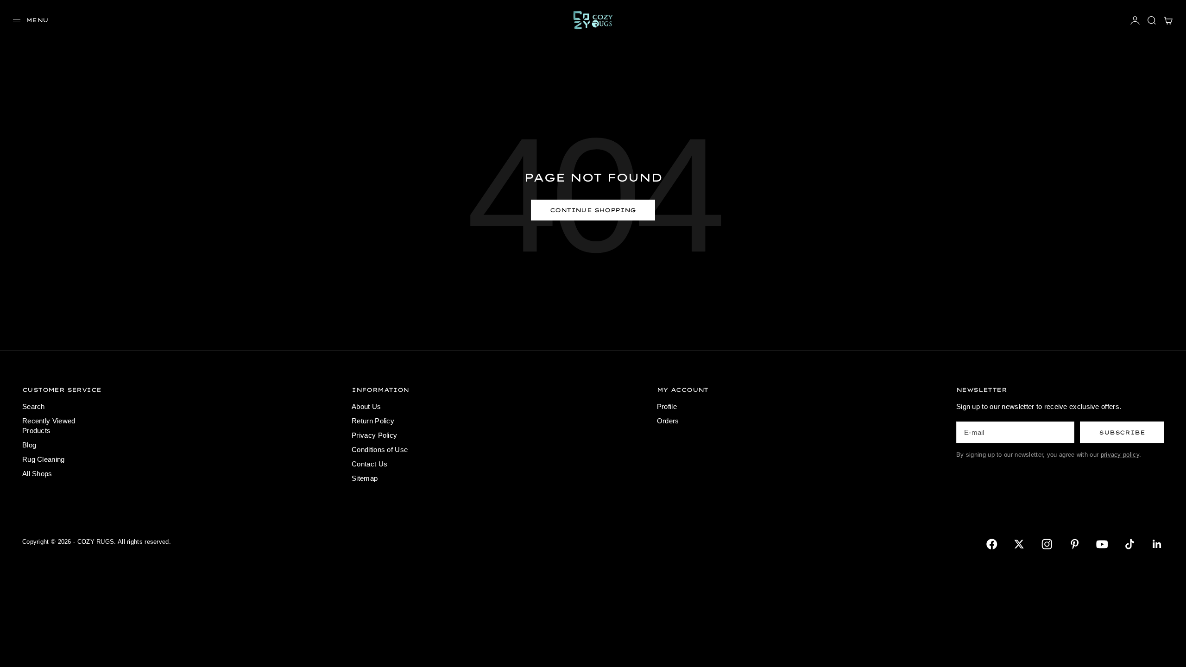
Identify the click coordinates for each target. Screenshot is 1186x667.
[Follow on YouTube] (1102, 544)
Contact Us (369, 464)
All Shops (37, 474)
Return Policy (373, 421)
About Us (366, 406)
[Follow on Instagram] (1047, 544)
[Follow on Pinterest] (1074, 544)
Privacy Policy (374, 435)
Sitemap (365, 478)
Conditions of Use (380, 449)
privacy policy (1120, 454)
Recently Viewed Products (49, 425)
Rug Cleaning (43, 459)
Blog (29, 445)
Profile (667, 406)
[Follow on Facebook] (991, 544)
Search (33, 406)
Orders (668, 421)
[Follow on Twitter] (1019, 544)
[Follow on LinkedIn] (1157, 544)
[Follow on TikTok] (1129, 544)
